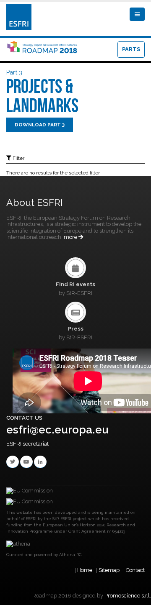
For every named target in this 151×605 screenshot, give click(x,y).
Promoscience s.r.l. (127, 595)
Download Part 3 (40, 125)
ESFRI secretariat (27, 444)
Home (84, 570)
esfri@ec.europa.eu (57, 429)
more (71, 237)
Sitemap (109, 570)
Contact (135, 570)
